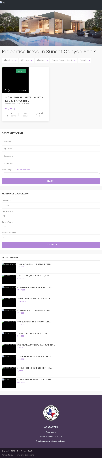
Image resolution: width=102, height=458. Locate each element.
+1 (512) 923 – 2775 (54, 436)
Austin (26, 104)
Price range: (7, 169)
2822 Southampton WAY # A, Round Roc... (36, 345)
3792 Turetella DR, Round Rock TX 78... (34, 356)
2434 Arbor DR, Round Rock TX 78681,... (34, 368)
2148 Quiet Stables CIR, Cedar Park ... (33, 322)
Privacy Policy (7, 455)
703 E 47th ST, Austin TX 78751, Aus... (33, 333)
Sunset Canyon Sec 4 (14, 104)
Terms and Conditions (25, 455)
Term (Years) (7, 222)
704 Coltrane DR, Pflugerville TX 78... (34, 264)
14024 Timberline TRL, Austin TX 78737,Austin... (24, 99)
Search (51, 181)
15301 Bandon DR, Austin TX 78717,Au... (34, 299)
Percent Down (8, 211)
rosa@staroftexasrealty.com (53, 441)
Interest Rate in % (9, 232)
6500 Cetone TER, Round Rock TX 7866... (35, 379)
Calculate (51, 244)
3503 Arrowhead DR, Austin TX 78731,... (34, 287)
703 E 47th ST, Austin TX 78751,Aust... (33, 276)
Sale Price (6, 201)
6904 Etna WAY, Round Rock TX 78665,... (35, 310)
